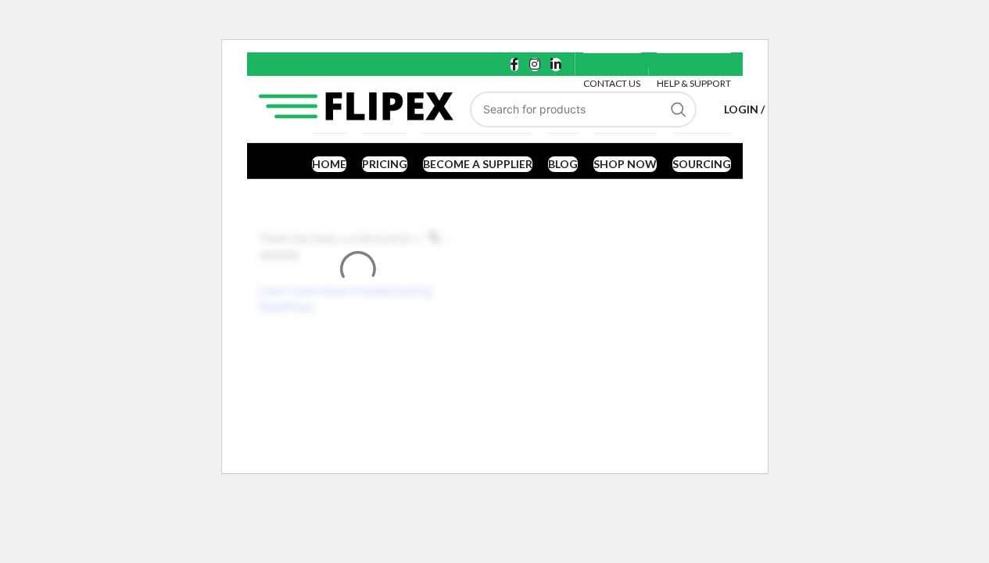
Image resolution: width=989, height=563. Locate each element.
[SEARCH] (679, 109)
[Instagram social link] (534, 64)
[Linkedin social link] (555, 64)
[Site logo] (356, 108)
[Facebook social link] (514, 64)
